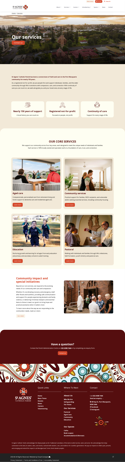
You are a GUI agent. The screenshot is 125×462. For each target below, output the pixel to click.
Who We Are (68, 399)
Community (68, 417)
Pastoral (67, 412)
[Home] (20, 7)
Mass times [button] (90, 1)
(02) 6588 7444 (66, 348)
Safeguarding (69, 402)
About (58, 7)
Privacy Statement (16, 460)
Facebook (94, 407)
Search (108, 1)
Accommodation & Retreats (74, 436)
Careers (75, 7)
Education (67, 420)
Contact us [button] (18, 43)
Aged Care (68, 415)
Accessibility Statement (51, 460)
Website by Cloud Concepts (39, 457)
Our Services (69, 408)
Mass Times (42, 398)
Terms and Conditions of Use (33, 460)
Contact (110, 7)
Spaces (96, 7)
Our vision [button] (20, 316)
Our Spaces (69, 426)
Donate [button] (99, 1)
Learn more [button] (17, 205)
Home (14, 13)
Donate (40, 401)
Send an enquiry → (96, 398)
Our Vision (67, 405)
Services (66, 7)
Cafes (66, 430)
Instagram (95, 410)
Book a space (68, 433)
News (103, 7)
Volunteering (85, 7)
